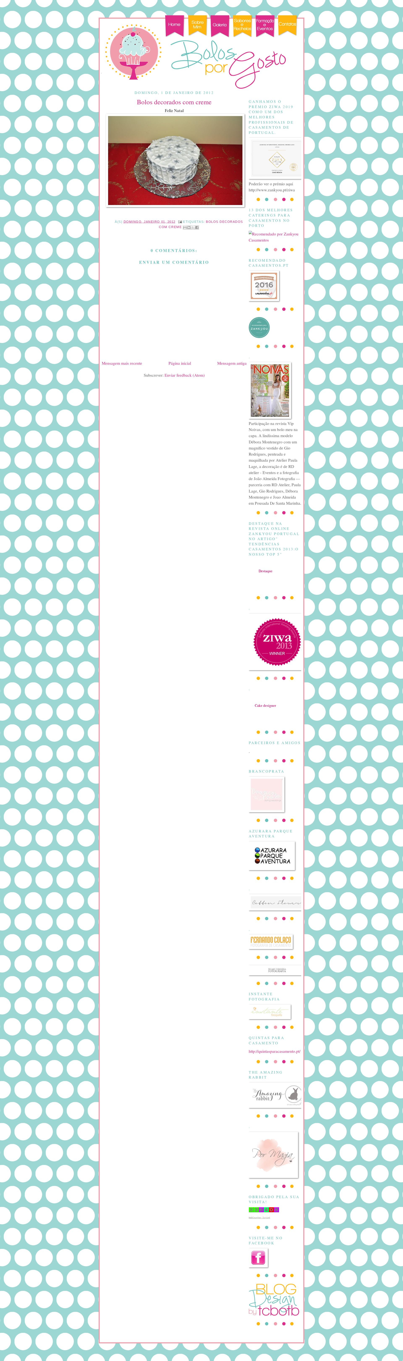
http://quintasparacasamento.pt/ (274, 1051)
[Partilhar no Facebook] (197, 227)
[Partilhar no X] (193, 227)
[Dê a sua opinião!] (189, 227)
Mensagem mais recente (122, 363)
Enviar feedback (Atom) (185, 375)
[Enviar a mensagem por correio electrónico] (180, 221)
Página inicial (180, 363)
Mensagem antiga (232, 363)
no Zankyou (265, 574)
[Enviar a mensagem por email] (185, 227)
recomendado (265, 709)
